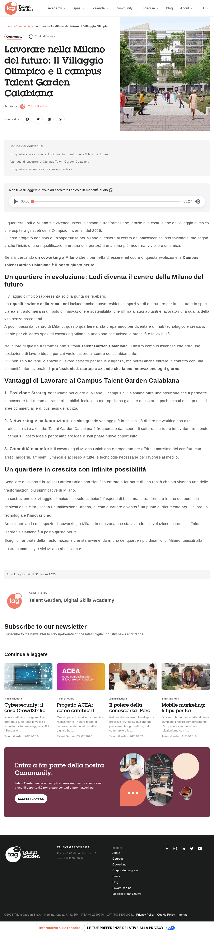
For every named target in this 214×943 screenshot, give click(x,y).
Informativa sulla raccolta (59, 928)
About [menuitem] (116, 852)
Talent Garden (37, 106)
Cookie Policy (166, 914)
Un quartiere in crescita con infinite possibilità (41, 169)
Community (124, 8)
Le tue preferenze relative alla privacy (125, 928)
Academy (55, 8)
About (184, 8)
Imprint (182, 914)
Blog (169, 8)
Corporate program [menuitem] (125, 870)
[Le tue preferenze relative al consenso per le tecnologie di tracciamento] (3, 938)
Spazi (77, 8)
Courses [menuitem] (118, 858)
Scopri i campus (31, 798)
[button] (16, 201)
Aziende (98, 8)
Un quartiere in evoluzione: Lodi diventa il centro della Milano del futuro (59, 154)
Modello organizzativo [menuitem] (126, 893)
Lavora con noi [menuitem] (122, 887)
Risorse (149, 8)
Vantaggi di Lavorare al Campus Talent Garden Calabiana (49, 161)
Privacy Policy (145, 914)
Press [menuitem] (116, 876)
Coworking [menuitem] (119, 864)
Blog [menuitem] (115, 882)
